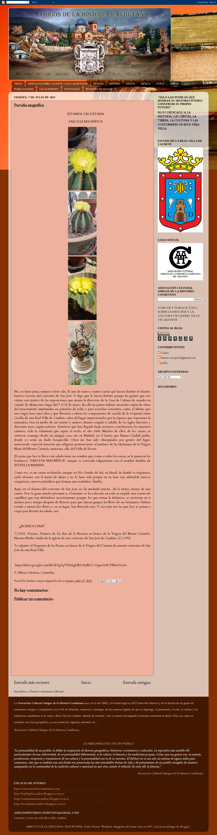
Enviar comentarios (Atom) (47, 692)
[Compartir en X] (113, 581)
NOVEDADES (72, 89)
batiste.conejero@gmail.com (178, 358)
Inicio (86, 682)
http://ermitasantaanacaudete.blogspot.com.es (41, 799)
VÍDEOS (130, 83)
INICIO (18, 83)
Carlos (165, 353)
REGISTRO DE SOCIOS (99, 89)
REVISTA (98, 83)
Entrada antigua (137, 682)
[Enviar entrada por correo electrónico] (101, 581)
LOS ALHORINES (48, 89)
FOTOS (160, 83)
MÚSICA (145, 83)
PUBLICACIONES (24, 89)
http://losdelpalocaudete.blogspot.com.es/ (39, 794)
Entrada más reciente (31, 682)
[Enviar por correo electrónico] (107, 581)
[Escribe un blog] (110, 581)
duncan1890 (145, 827)
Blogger (185, 827)
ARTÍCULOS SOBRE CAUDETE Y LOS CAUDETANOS (58, 83)
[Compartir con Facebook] (117, 581)
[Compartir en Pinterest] (120, 581)
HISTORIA (114, 83)
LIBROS (174, 83)
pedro (164, 363)
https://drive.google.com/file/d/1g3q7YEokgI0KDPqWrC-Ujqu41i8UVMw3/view (70, 565)
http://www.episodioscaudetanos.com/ (37, 789)
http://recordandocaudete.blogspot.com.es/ (40, 804)
